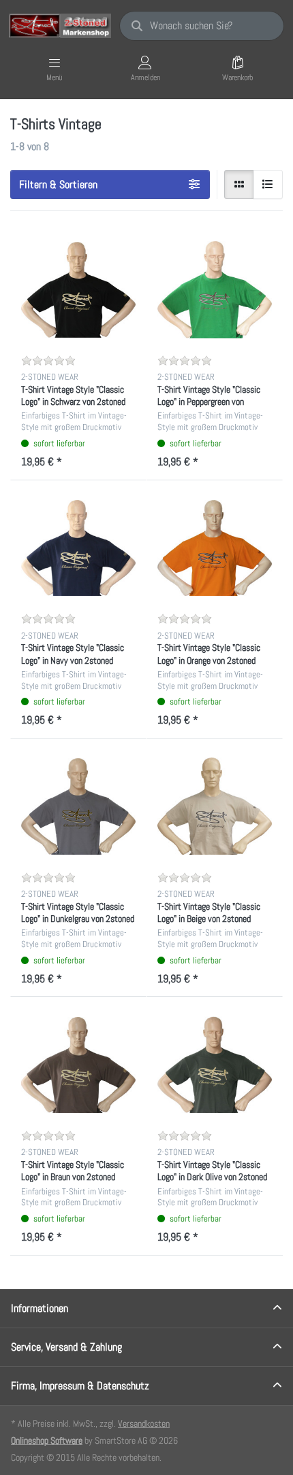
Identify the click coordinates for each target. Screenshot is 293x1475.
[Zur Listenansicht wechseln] (268, 185)
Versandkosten (144, 1423)
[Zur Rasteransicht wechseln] (239, 185)
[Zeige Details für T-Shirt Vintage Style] (78, 289)
